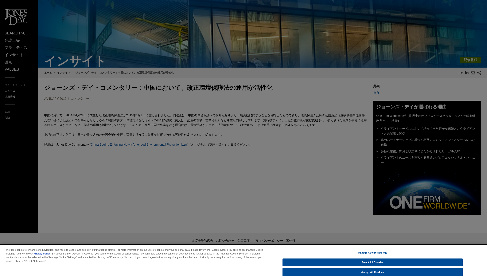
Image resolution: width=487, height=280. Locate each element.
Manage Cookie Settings (372, 252)
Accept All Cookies (372, 272)
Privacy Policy (41, 253)
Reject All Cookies (373, 262)
